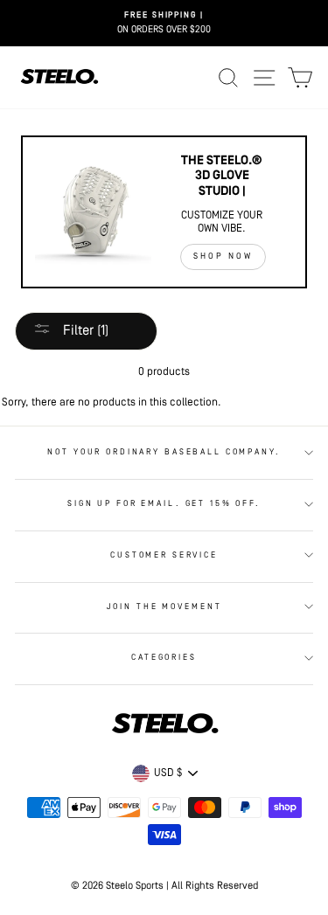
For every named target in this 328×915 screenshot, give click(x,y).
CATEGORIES (164, 658)
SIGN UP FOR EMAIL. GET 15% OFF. (164, 504)
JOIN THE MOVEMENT (164, 607)
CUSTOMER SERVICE (164, 555)
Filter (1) (83, 331)
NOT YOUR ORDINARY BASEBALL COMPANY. (163, 452)
